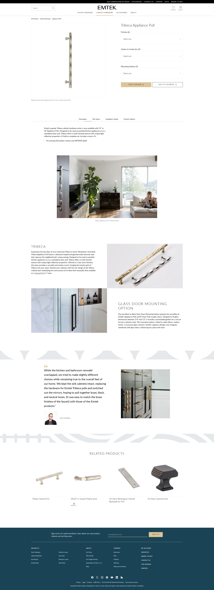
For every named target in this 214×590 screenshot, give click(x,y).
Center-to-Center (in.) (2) (130, 49)
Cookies (89, 582)
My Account (146, 548)
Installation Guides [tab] (112, 119)
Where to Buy (147, 556)
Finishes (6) (125, 32)
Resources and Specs (120, 566)
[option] (107, 189)
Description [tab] (83, 119)
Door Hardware (35, 552)
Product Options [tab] (129, 119)
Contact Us (148, 2)
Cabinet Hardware (45, 19)
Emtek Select (35, 563)
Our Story (89, 552)
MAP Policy (97, 582)
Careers (144, 568)
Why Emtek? (90, 556)
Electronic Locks (63, 559)
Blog (167, 2)
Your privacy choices (132, 582)
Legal (83, 582)
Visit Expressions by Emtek (118, 2)
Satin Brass (62, 563)
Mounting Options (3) (129, 66)
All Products (34, 19)
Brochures (117, 552)
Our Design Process (92, 559)
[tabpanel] (107, 136)
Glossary (116, 559)
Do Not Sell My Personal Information (113, 582)
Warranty (116, 563)
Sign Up (155, 534)
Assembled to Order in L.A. (94, 563)
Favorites (145, 552)
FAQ (115, 556)
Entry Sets (62, 556)
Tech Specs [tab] (96, 119)
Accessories (34, 559)
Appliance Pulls (56, 19)
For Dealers (137, 2)
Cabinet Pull (39, 273)
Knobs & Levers (63, 552)
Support (159, 2)
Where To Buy (177, 2)
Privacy (78, 582)
